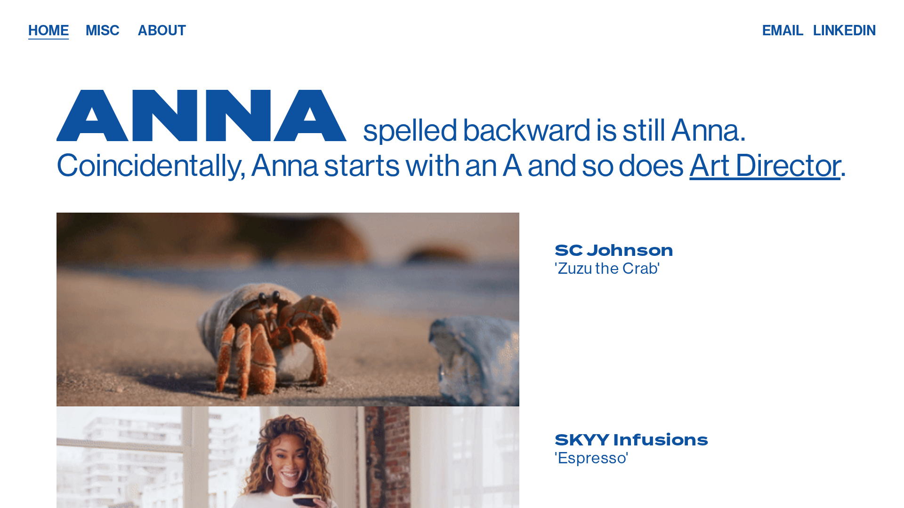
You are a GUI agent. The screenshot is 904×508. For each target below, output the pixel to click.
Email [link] (782, 30)
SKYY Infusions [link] (631, 440)
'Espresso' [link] (592, 457)
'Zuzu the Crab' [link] (607, 268)
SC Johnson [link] (614, 250)
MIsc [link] (102, 30)
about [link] (162, 30)
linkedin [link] (844, 30)
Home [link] (48, 30)
